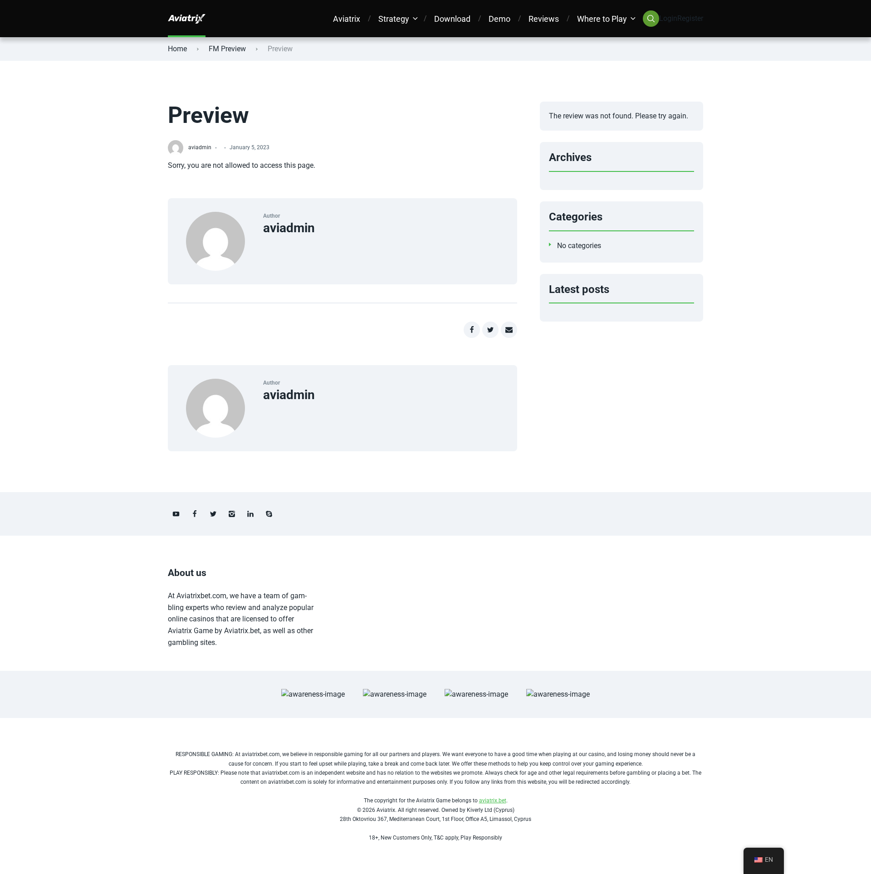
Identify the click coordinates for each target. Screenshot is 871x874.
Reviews (543, 19)
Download (452, 19)
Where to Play (602, 19)
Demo (499, 19)
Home (177, 48)
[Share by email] (509, 330)
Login (668, 18)
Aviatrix (346, 19)
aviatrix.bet (492, 800)
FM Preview (227, 48)
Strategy (393, 19)
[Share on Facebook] (472, 330)
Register (690, 18)
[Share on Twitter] (490, 330)
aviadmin (289, 227)
